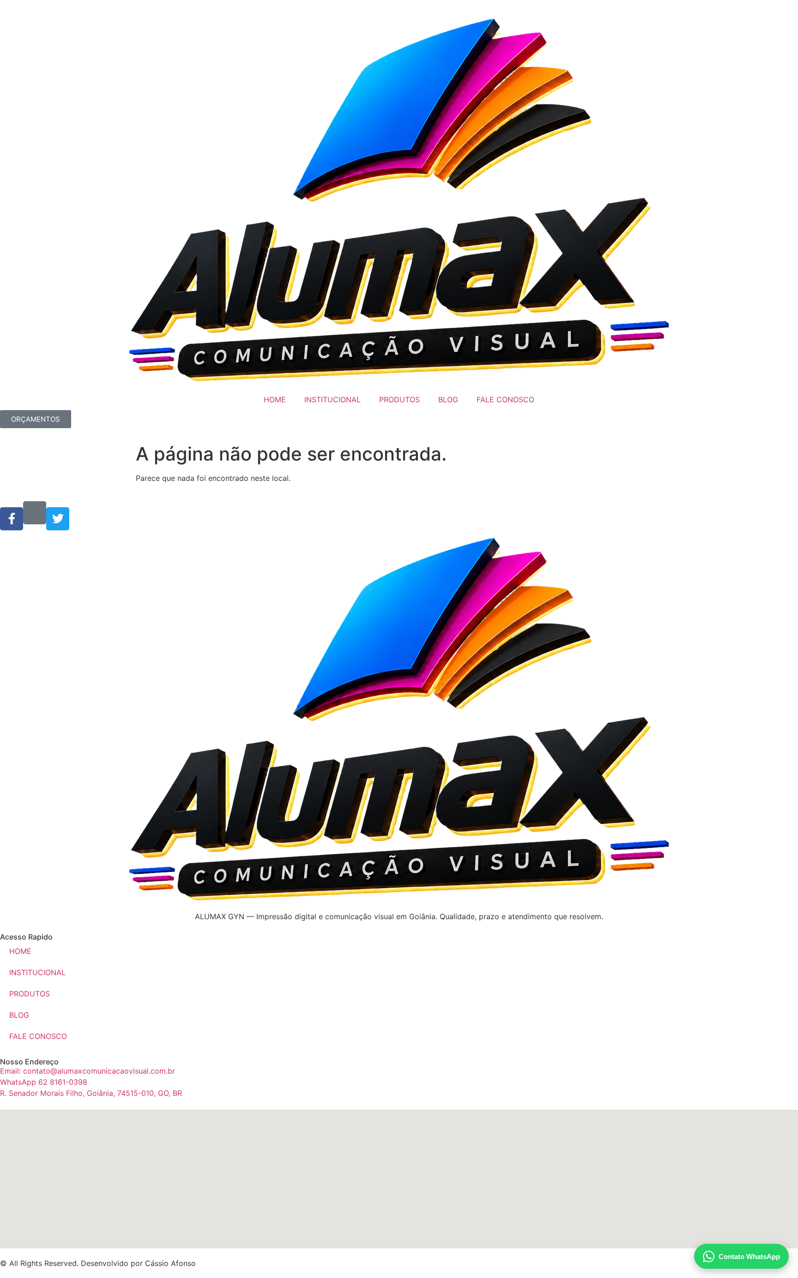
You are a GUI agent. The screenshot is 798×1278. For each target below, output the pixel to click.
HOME (275, 399)
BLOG (448, 399)
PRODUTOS (399, 399)
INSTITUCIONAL (332, 399)
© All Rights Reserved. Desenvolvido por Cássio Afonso (98, 1263)
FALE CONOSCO (505, 399)
